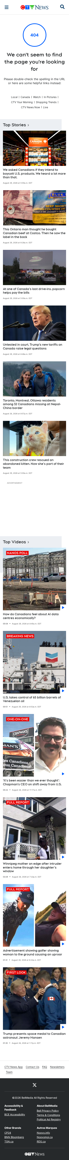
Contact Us (32, 1066)
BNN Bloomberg (14, 1137)
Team (9, 1071)
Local (14, 97)
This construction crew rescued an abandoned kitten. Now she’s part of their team (33, 463)
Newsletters (57, 1066)
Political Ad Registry (49, 1119)
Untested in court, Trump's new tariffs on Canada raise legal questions (32, 346)
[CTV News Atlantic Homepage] (34, 7)
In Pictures (50, 97)
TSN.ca (8, 1141)
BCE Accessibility (14, 1114)
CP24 (7, 1132)
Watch (37, 97)
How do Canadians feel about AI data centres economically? (31, 616)
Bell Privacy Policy (48, 1110)
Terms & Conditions (48, 1115)
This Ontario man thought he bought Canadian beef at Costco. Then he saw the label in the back (34, 233)
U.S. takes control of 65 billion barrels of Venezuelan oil (32, 699)
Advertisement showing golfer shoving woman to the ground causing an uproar (32, 952)
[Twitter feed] (34, 1085)
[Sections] (6, 7)
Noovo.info (43, 1132)
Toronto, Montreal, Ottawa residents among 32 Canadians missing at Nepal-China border (32, 404)
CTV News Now (30, 107)
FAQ (44, 1066)
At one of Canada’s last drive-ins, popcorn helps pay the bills (34, 291)
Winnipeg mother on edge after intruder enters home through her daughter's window (32, 867)
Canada (25, 97)
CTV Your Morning (22, 102)
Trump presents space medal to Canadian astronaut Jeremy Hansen (34, 1035)
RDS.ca (41, 1141)
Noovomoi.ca (45, 1137)
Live (45, 107)
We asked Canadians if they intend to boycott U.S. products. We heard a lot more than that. (34, 173)
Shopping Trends (46, 102)
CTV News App (13, 1066)
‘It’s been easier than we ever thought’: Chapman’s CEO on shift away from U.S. (32, 782)
